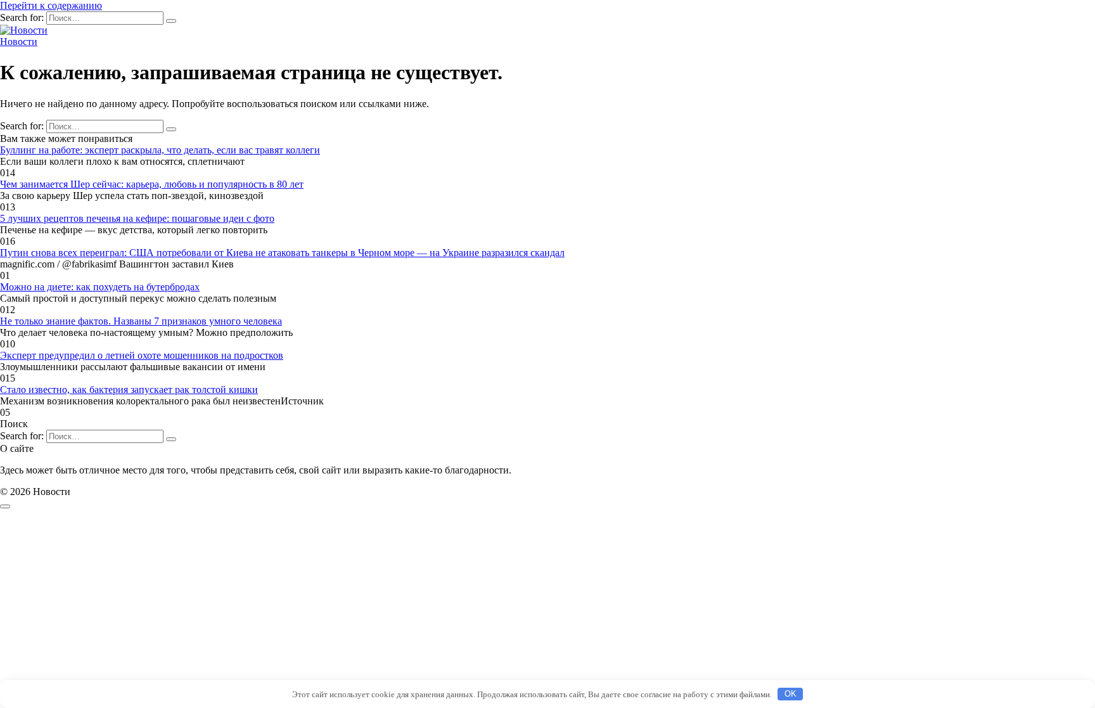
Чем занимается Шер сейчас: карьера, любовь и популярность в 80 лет (152, 184)
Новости (18, 41)
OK (790, 693)
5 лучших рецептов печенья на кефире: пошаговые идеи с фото (137, 218)
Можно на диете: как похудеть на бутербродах (100, 286)
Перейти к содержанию (51, 5)
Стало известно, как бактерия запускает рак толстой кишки (129, 389)
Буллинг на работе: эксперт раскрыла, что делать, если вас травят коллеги (160, 150)
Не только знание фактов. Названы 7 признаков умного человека (141, 321)
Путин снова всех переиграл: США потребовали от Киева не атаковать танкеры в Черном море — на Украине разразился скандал (282, 252)
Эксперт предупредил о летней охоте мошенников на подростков (141, 355)
